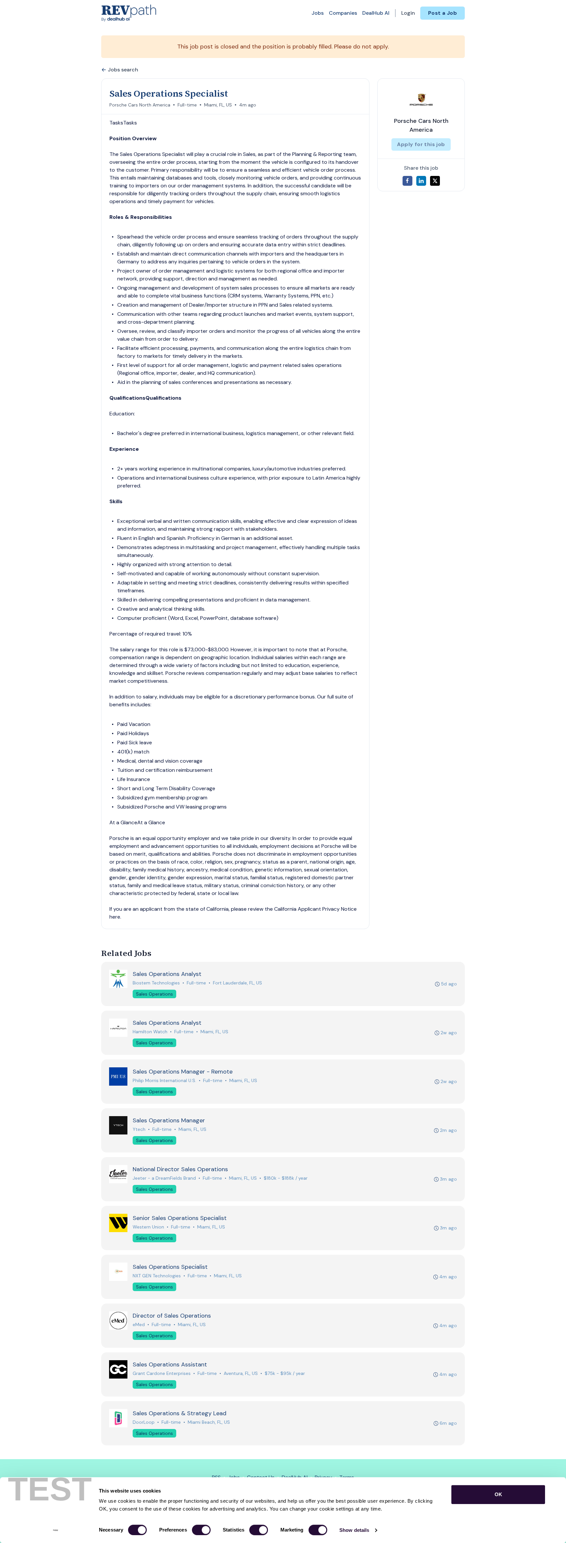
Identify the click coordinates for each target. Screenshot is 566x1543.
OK (498, 1494)
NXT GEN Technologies (157, 1276)
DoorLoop (144, 1422)
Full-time (187, 105)
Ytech (139, 1129)
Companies (343, 13)
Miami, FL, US (218, 105)
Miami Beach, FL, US (209, 1422)
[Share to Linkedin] (421, 181)
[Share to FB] (407, 181)
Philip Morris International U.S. (164, 1080)
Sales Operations (154, 994)
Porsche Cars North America (139, 105)
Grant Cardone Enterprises (162, 1373)
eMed (139, 1324)
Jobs (317, 13)
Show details (354, 1530)
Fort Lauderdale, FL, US (237, 983)
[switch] (201, 1530)
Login (408, 13)
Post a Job (442, 13)
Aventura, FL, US (241, 1373)
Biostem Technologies (156, 983)
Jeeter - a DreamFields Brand (164, 1178)
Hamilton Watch (150, 1032)
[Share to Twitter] (435, 181)
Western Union (148, 1227)
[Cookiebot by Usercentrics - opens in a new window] (55, 1530)
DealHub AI (375, 13)
